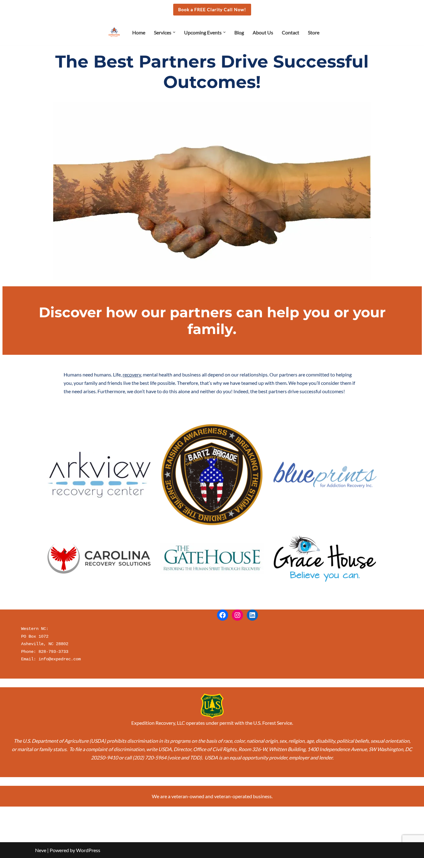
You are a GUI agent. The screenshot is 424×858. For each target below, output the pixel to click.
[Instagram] (237, 615)
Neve (40, 850)
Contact (290, 32)
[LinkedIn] (252, 615)
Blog (239, 32)
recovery (132, 374)
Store (313, 32)
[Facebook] (222, 615)
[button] (174, 32)
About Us (263, 32)
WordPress (88, 850)
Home (138, 32)
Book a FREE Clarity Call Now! (212, 9)
